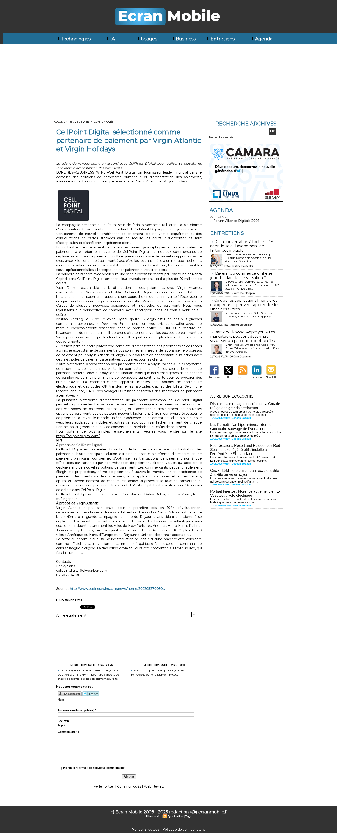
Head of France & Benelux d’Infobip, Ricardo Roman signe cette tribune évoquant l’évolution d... (248, 258)
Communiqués (103, 121)
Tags (188, 816)
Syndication (175, 816)
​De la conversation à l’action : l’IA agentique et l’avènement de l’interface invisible (241, 246)
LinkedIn (257, 376)
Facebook (214, 376)
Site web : (64, 721)
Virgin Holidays (175, 181)
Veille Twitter (104, 786)
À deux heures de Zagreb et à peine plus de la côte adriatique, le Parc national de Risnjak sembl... (242, 413)
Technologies (75, 38)
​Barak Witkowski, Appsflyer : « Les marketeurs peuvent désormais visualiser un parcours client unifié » (243, 336)
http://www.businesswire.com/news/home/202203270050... (117, 589)
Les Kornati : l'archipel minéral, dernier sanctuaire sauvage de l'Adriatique (241, 427)
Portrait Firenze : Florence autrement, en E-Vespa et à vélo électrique (245, 493)
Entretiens (222, 38)
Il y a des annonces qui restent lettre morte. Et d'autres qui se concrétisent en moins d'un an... (243, 480)
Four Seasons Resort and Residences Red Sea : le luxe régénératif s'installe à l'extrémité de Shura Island (245, 450)
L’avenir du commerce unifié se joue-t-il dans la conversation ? (241, 275)
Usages (148, 38)
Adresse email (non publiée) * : (78, 710)
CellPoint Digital (122, 172)
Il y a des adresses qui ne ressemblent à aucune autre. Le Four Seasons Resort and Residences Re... (244, 459)
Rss (239, 376)
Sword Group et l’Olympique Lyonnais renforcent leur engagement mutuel (157, 672)
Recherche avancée (221, 137)
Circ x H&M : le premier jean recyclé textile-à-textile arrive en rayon (245, 473)
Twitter (227, 376)
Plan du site (153, 816)
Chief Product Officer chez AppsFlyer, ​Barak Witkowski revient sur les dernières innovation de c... (252, 348)
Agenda (263, 38)
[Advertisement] (168, 79)
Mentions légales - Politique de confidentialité (168, 829)
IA (112, 38)
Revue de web (79, 121)
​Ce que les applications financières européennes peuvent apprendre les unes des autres (244, 304)
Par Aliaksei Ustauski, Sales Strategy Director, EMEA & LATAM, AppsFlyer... (250, 314)
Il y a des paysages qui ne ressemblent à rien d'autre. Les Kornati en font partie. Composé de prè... (246, 434)
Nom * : (62, 699)
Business (185, 38)
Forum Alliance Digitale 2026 (236, 221)
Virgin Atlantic (147, 181)
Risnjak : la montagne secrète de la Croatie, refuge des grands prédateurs (245, 406)
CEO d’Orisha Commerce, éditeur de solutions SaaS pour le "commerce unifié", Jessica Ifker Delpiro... (252, 285)
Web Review (154, 786)
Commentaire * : (68, 732)
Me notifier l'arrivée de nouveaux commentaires (94, 768)
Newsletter (272, 376)
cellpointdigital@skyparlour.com (81, 570)
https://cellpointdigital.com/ (78, 436)
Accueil (59, 121)
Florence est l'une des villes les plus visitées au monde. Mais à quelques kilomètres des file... (244, 501)
